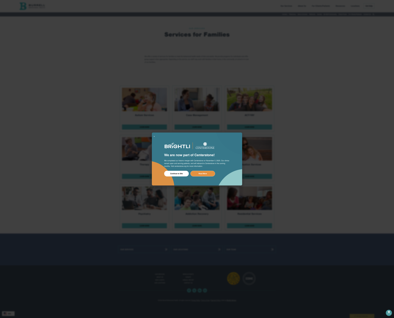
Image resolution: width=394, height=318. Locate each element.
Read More (203, 173)
